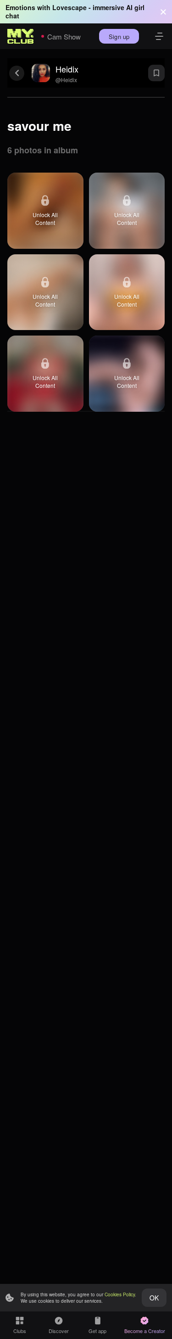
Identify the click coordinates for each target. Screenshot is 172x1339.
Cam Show (64, 36)
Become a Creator (144, 1330)
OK (154, 1297)
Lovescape (69, 7)
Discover (59, 1330)
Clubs (19, 1330)
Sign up (119, 36)
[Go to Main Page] (20, 36)
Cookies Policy (120, 1294)
